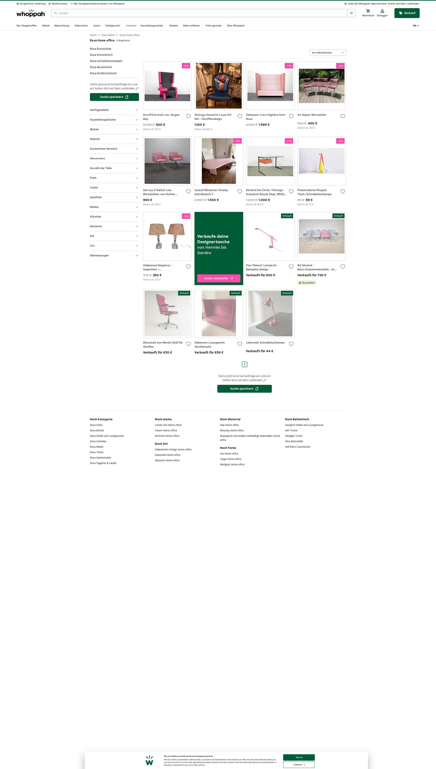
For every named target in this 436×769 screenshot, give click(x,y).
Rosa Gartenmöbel (100, 457)
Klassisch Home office (167, 460)
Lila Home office (229, 453)
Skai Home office (229, 425)
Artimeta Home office (167, 435)
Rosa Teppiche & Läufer (103, 463)
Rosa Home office (130, 35)
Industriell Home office (167, 454)
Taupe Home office (230, 459)
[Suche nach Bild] (351, 13)
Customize (298, 765)
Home (93, 35)
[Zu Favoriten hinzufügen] (188, 116)
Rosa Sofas (96, 425)
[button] (273, 3)
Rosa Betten (97, 430)
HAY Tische (291, 430)
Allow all (299, 757)
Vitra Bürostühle (294, 441)
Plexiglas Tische (293, 435)
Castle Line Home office (168, 425)
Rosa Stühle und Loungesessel (107, 435)
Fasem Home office (166, 430)
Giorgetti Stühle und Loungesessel (304, 425)
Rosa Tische (96, 452)
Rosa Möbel (108, 35)
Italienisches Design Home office (173, 449)
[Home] (31, 13)
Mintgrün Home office (232, 464)
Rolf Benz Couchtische (297, 446)
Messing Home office (232, 430)
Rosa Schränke (98, 441)
